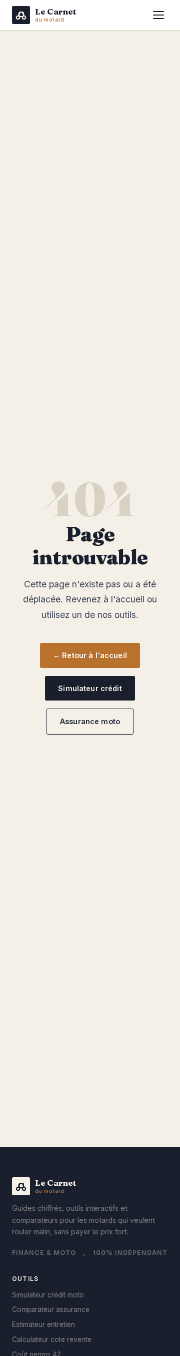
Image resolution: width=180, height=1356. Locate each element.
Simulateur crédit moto (48, 1295)
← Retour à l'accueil (90, 655)
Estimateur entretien (43, 1324)
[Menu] (158, 15)
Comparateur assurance (51, 1309)
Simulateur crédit (90, 688)
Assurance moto (90, 721)
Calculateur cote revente (52, 1339)
